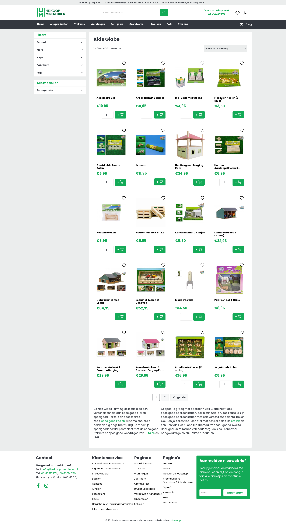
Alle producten (59, 24)
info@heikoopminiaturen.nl (60, 469)
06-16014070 (67, 473)
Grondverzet (136, 24)
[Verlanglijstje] (237, 13)
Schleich (139, 504)
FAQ (169, 24)
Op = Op (168, 487)
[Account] (245, 13)
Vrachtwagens (171, 478)
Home (40, 24)
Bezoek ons (98, 494)
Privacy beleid (100, 473)
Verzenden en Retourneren (108, 463)
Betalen (96, 478)
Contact (97, 483)
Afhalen (96, 489)
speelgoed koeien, (113, 421)
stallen (235, 421)
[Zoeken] (164, 12)
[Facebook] (38, 485)
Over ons (183, 24)
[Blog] (249, 24)
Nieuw (166, 468)
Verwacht (169, 492)
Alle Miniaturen (142, 463)
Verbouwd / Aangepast (148, 494)
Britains (150, 433)
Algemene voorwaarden (106, 468)
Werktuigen (98, 24)
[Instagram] (46, 485)
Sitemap (176, 520)
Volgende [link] (179, 397)
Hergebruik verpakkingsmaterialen (112, 504)
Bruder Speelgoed (144, 489)
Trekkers (79, 24)
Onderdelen (141, 499)
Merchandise (170, 502)
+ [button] (118, 115)
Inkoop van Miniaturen (105, 509)
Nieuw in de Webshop (175, 473)
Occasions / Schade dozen (178, 482)
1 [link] (156, 397)
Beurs (95, 499)
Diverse (167, 463)
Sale (165, 497)
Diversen (155, 24)
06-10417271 (216, 14)
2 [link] (165, 397)
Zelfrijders (117, 24)
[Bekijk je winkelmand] (241, 24)
